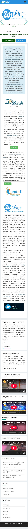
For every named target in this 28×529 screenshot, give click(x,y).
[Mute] (21, 391)
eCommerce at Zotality (9, 468)
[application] (14, 386)
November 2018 (7, 488)
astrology (6, 505)
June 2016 (6, 494)
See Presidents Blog (10, 368)
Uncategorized (7, 517)
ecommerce (6, 508)
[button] (3, 23)
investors (5, 511)
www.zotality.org (8, 40)
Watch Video (20, 40)
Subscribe (5, 339)
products (5, 514)
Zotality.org (19, 523)
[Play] (4, 391)
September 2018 (7, 491)
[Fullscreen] (24, 391)
